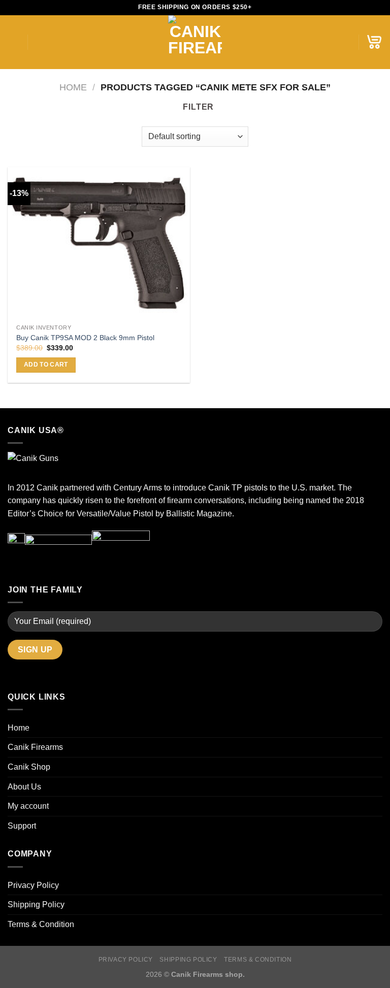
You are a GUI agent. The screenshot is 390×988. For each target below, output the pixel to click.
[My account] (346, 42)
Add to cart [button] (46, 364)
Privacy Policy (33, 885)
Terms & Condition (41, 924)
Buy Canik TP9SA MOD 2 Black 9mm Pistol (85, 338)
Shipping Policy (36, 904)
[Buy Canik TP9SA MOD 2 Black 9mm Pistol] (99, 243)
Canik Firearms (35, 747)
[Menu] (14, 41)
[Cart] (374, 42)
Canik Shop (29, 767)
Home (73, 87)
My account (28, 806)
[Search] (39, 42)
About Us (24, 786)
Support (22, 825)
